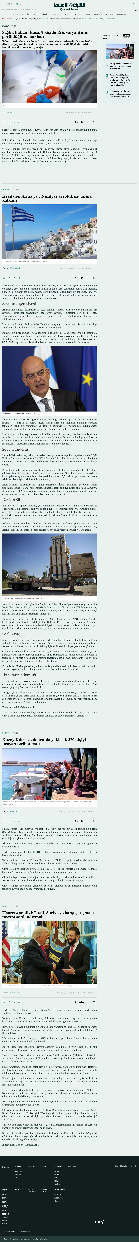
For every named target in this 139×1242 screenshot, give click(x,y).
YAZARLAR (65, 14)
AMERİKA (18, 1171)
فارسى (27, 4)
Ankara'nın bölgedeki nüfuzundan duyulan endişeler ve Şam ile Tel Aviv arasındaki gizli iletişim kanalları (120, 80)
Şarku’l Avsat (15, 811)
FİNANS (57, 1178)
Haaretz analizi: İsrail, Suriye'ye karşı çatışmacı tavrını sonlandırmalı (120, 94)
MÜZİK (4, 1220)
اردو (22, 4)
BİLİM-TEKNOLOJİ (92, 14)
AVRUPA (18, 1174)
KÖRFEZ (37, 14)
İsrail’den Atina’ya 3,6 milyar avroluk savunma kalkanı (36, 19)
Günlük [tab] (126, 35)
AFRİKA (17, 1178)
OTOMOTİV (58, 1174)
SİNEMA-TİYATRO (5, 1206)
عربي (4, 4)
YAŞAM (73, 14)
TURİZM (57, 1184)
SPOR (81, 14)
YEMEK (4, 1224)
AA (11, 112)
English (9, 4)
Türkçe (16, 4)
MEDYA (4, 1211)
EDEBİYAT (5, 1214)
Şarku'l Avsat (15, 993)
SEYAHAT (5, 1217)
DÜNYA (28, 14)
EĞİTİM (4, 1198)
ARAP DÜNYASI (18, 14)
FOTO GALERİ (59, 1195)
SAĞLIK (4, 1195)
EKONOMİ (54, 14)
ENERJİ (56, 1171)
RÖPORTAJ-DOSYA (107, 14)
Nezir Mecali (15, 268)
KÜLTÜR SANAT (5, 1202)
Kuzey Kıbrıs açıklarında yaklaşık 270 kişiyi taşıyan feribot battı (121, 66)
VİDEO (56, 1201)
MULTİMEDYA (121, 14)
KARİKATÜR (58, 1198)
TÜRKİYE (45, 14)
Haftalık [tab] (126, 37)
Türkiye (14, 26)
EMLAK (56, 1181)
